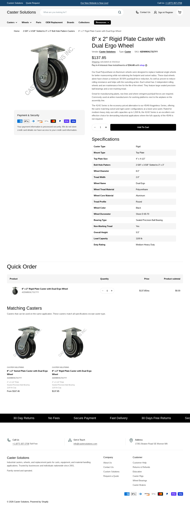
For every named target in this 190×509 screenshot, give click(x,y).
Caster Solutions (21, 12)
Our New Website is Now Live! (94, 3)
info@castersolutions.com (85, 443)
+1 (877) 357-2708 (173, 3)
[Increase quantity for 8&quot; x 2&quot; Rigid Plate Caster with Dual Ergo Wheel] (111, 290)
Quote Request (33, 3)
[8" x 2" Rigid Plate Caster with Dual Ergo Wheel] (72, 342)
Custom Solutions (15, 3)
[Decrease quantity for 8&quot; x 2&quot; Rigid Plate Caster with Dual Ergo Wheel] (102, 290)
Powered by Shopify (39, 501)
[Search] (119, 12)
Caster (128, 51)
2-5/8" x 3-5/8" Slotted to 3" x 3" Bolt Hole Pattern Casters (49, 31)
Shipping (95, 62)
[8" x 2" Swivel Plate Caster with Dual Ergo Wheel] (27, 342)
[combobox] (82, 12)
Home (16, 31)
